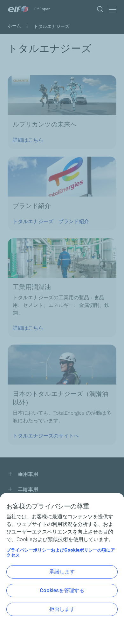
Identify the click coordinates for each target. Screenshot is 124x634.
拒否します (62, 609)
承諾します (62, 572)
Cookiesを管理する (62, 590)
